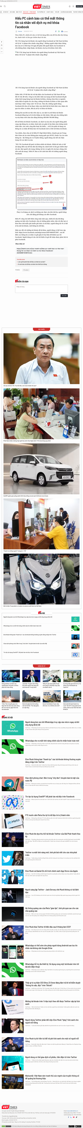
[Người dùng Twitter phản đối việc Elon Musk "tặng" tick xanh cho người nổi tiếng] (13, 1026)
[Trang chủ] (1, 12)
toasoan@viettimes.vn (72, 1110)
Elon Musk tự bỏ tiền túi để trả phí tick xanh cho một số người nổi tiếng (52, 1039)
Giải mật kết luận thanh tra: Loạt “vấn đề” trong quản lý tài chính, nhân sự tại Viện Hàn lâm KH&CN (72, 706)
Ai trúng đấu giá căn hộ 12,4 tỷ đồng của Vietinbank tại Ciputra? (72, 685)
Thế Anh (20, 31)
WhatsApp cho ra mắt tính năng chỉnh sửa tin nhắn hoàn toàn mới (22, 626)
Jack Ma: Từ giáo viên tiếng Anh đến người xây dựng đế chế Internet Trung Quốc (30, 685)
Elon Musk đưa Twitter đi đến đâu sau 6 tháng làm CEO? (48, 927)
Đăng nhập (79, 6)
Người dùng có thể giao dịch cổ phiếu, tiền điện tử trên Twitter (51, 1057)
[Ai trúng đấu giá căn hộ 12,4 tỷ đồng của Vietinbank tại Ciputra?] (72, 676)
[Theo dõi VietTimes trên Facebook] (68, 1117)
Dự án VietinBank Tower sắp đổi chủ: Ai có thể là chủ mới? (51, 705)
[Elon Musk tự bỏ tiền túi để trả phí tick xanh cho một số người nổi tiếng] (13, 1044)
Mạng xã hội (8, 717)
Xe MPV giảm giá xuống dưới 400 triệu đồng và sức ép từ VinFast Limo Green (25, 496)
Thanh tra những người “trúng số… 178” (14, 551)
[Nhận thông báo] (70, 6)
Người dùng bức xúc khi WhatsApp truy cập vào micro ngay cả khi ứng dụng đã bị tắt (27, 617)
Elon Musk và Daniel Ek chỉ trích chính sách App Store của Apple (51, 871)
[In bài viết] (59, 31)
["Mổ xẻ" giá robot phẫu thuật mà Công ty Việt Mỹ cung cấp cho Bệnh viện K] (52, 676)
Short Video (49, 12)
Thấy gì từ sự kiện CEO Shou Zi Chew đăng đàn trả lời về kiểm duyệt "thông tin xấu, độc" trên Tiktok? (52, 984)
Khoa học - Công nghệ (29, 12)
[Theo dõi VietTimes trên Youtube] (73, 1117)
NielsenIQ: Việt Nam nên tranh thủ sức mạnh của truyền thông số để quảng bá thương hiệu (52, 1077)
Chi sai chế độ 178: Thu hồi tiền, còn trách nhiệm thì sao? (19, 386)
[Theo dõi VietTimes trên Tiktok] (76, 1117)
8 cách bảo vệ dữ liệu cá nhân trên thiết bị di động (32, 264)
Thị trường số (41, 12)
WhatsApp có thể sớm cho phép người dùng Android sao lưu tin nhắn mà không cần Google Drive (51, 946)
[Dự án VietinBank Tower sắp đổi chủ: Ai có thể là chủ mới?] (52, 696)
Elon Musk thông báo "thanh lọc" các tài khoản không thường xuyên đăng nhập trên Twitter (29, 634)
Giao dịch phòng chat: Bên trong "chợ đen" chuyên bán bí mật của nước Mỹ (25, 643)
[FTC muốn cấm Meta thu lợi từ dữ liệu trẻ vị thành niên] (13, 821)
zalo (71, 1117)
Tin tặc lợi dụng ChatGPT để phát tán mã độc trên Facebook (21, 652)
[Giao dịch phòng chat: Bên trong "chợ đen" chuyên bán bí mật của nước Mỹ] (75, 646)
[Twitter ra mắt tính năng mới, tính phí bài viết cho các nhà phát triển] (13, 858)
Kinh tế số (19, 12)
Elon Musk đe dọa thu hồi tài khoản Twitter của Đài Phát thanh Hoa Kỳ (52, 835)
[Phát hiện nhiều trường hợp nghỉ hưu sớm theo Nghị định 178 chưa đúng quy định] (41, 413)
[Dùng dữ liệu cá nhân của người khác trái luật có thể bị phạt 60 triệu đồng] (11, 676)
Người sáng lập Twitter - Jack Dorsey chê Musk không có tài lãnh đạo (52, 891)
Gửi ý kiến (64, 295)
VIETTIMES (41, 6)
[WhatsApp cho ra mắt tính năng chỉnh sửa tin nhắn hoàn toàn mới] (75, 628)
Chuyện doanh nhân (66, 12)
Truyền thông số (78, 12)
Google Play (78, 1126)
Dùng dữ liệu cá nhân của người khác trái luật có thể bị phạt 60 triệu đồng (10, 685)
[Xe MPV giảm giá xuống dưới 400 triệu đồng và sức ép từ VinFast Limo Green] (41, 468)
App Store (71, 1126)
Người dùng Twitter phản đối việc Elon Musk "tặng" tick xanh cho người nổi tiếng (52, 1021)
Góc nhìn (12, 12)
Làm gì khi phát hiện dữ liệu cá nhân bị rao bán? (31, 262)
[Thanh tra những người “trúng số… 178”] (41, 524)
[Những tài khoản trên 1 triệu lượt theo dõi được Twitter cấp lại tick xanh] (13, 1007)
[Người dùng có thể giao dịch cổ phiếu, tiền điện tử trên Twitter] (13, 1063)
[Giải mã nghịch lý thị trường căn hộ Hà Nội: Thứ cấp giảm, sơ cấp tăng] (31, 696)
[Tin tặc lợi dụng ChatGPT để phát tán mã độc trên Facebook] (75, 654)
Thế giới (57, 12)
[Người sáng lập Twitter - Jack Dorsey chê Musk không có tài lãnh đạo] (13, 895)
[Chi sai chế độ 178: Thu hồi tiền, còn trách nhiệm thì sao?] (41, 358)
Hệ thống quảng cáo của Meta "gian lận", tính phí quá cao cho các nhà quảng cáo (52, 909)
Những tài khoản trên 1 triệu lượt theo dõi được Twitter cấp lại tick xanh (52, 1002)
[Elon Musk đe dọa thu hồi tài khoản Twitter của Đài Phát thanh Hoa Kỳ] (13, 839)
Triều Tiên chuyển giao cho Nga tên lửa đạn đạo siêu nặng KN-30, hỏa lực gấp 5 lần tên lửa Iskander (11, 706)
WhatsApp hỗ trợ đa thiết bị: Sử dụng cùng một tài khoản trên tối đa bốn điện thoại (52, 965)
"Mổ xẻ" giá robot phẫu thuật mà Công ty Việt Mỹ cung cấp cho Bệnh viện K (51, 685)
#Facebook (26, 270)
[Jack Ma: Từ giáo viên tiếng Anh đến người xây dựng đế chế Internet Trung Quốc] (31, 676)
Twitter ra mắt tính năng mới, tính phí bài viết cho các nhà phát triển (51, 853)
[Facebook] (56, 31)
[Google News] (64, 31)
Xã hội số (5, 12)
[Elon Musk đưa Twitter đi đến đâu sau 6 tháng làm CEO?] (13, 932)
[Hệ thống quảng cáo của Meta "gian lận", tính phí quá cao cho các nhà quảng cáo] (13, 914)
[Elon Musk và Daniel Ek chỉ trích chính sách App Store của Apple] (13, 877)
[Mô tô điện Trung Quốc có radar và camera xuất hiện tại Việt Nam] (41, 579)
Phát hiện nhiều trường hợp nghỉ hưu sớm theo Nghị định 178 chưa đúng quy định (27, 441)
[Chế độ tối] (73, 6)
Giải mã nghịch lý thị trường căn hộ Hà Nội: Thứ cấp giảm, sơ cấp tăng (30, 705)
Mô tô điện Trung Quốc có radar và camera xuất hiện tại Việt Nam (22, 606)
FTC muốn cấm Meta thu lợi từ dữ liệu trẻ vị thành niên (47, 815)
